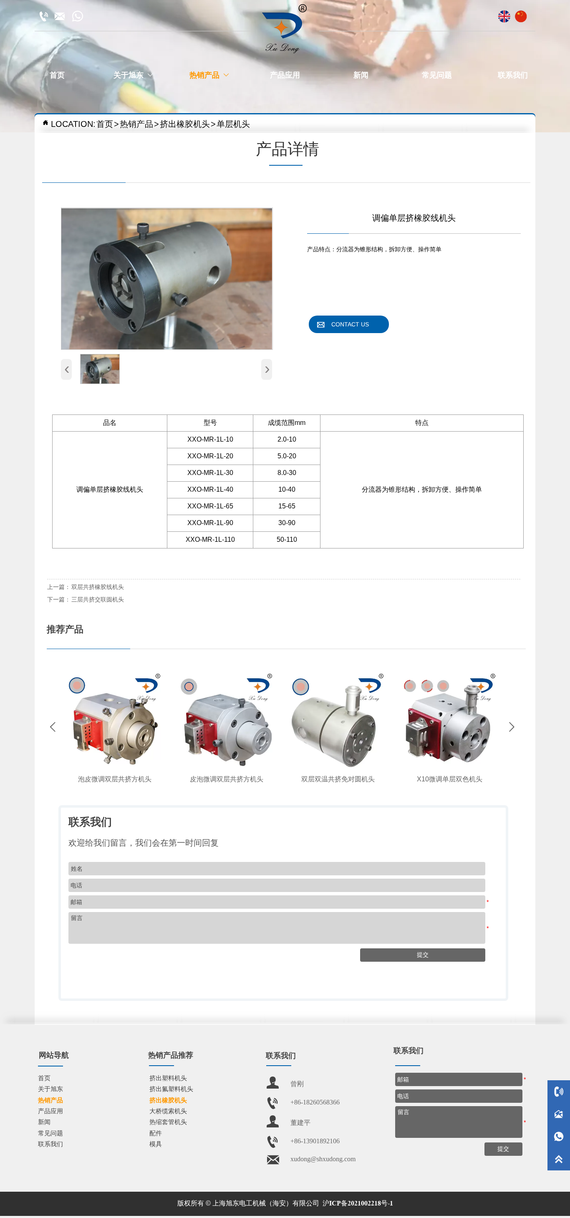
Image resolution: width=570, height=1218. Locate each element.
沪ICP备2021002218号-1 (358, 1203)
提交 (503, 1148)
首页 (104, 124)
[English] (504, 13)
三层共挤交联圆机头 (97, 599)
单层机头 (233, 124)
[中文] (520, 13)
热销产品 (136, 124)
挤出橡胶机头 (185, 124)
